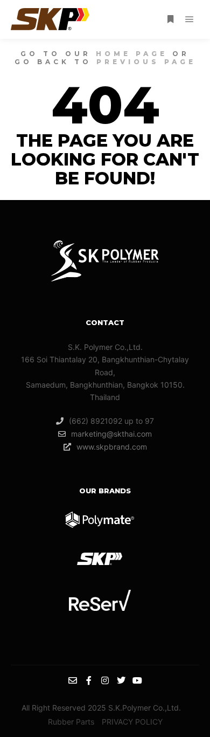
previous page (146, 62)
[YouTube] (137, 680)
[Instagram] (105, 680)
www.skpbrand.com (111, 446)
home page (131, 54)
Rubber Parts (71, 721)
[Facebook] (89, 680)
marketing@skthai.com (111, 433)
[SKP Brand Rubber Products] (50, 19)
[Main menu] (189, 19)
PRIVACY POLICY (132, 721)
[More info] (170, 19)
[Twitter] (121, 680)
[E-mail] (73, 680)
